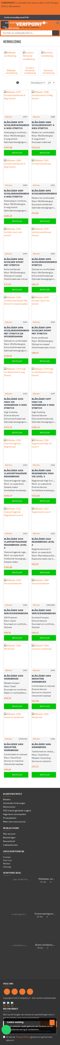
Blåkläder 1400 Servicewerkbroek (16, 612)
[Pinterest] (22, 992)
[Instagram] (15, 992)
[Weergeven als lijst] (11, 82)
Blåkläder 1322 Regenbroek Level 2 (43, 541)
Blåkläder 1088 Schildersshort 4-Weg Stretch (43, 125)
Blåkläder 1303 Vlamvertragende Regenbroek (15, 473)
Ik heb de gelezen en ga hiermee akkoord (29, 1039)
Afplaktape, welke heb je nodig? (46, 879)
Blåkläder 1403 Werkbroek (13, 677)
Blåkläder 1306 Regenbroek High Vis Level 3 (43, 473)
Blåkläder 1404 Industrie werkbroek (41, 678)
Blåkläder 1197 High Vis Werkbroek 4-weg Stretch (43, 403)
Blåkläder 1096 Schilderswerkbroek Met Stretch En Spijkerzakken (17, 332)
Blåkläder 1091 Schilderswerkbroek (45, 192)
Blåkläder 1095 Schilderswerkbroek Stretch (45, 262)
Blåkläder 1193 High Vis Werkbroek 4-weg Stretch (15, 403)
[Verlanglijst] (22, 113)
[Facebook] (7, 992)
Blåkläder (8, 117)
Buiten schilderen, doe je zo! (45, 945)
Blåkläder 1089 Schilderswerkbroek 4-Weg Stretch (17, 193)
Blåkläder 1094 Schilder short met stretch (14, 262)
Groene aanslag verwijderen (45, 914)
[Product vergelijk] (26, 113)
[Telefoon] (30, 992)
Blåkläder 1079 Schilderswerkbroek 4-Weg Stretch (17, 125)
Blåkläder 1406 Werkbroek (41, 746)
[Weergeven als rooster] (7, 82)
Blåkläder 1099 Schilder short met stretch (41, 330)
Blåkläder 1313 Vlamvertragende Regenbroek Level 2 (15, 543)
